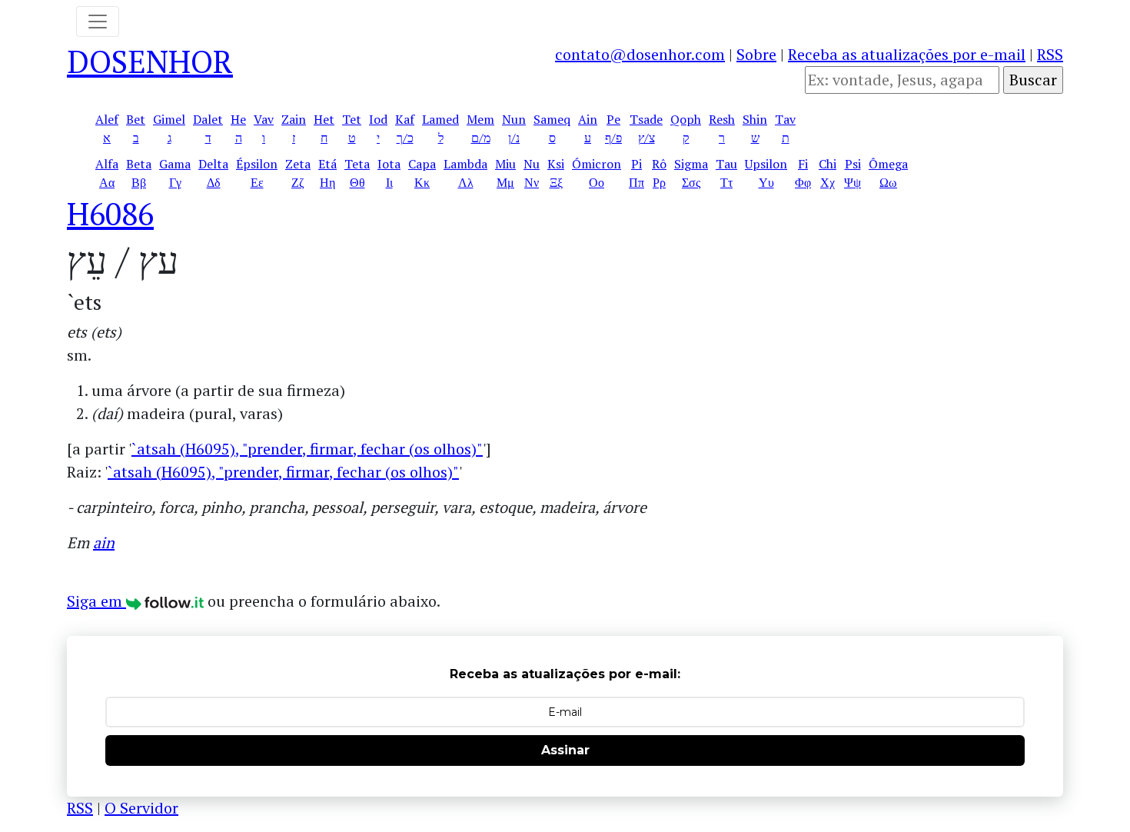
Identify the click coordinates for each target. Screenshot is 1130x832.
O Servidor (141, 807)
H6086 (110, 213)
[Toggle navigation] (97, 21)
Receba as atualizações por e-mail (906, 54)
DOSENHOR (150, 61)
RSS (1050, 54)
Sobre (756, 54)
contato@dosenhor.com (640, 54)
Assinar (565, 750)
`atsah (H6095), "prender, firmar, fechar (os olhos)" (307, 448)
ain (104, 542)
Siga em (96, 601)
